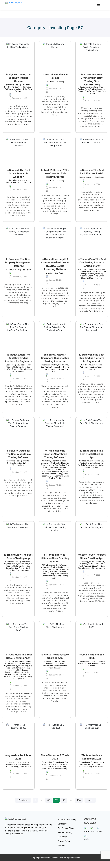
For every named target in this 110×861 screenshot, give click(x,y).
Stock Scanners (95, 278)
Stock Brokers (25, 369)
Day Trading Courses (18, 86)
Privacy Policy (64, 841)
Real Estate (99, 177)
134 (79, 800)
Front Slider (59, 661)
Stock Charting (22, 370)
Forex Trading (90, 89)
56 (48, 800)
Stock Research (61, 573)
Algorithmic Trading (13, 85)
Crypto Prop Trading (91, 85)
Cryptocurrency (90, 86)
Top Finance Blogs (66, 828)
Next (90, 800)
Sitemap (61, 845)
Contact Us (62, 824)
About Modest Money (67, 819)
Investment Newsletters (53, 470)
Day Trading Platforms (93, 272)
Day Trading (26, 85)
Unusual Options (23, 182)
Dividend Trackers (96, 562)
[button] (89, 5)
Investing (17, 89)
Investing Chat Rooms (92, 275)
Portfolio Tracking (17, 368)
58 (64, 800)
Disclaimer (62, 836)
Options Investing (19, 462)
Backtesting (99, 269)
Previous (23, 800)
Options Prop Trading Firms (92, 90)
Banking (82, 177)
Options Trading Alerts (21, 464)
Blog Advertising (65, 832)
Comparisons (83, 661)
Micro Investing (93, 663)
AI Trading (46, 461)
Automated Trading (86, 269)
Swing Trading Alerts (59, 477)
